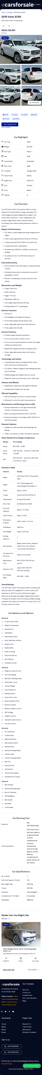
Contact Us (26, 993)
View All (4, 919)
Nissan (3, 1027)
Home (3, 12)
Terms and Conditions (15, 1069)
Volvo (16, 115)
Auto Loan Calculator (29, 998)
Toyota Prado (26, 1027)
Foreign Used (31, 171)
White (17, 119)
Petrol (7, 119)
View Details (32, 970)
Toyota (3, 1024)
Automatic (30, 161)
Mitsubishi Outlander (29, 1032)
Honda (3, 1032)
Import (5, 38)
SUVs (28, 142)
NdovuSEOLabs (6, 1064)
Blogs (24, 1001)
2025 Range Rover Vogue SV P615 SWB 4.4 (21, 949)
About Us (25, 990)
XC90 (25, 115)
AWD (35, 115)
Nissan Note (26, 1030)
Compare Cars (27, 995)
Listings (9, 12)
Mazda (3, 1030)
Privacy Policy (29, 1069)
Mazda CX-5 (26, 1024)
